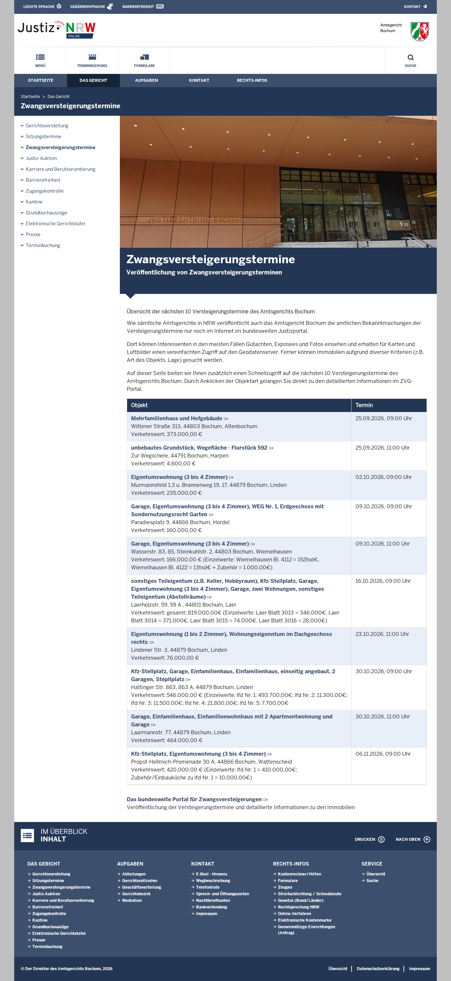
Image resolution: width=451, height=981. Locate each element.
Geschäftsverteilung (141, 887)
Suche (410, 66)
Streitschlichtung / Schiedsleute (309, 894)
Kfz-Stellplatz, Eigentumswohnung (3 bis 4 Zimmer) (198, 753)
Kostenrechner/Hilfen (299, 874)
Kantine (34, 202)
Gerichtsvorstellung (47, 126)
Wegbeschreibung (213, 880)
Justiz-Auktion (41, 158)
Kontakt (412, 7)
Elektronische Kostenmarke (304, 920)
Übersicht (375, 874)
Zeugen (285, 887)
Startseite (40, 80)
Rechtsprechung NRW (298, 907)
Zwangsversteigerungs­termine (60, 147)
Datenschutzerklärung (378, 968)
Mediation (132, 900)
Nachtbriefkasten (213, 900)
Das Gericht (93, 80)
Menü (40, 66)
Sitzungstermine (43, 137)
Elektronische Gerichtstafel (55, 224)
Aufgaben (146, 80)
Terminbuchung (92, 66)
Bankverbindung (211, 907)
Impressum (206, 913)
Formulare (144, 66)
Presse (33, 234)
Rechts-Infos (252, 80)
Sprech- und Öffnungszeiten (222, 894)
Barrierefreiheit (138, 7)
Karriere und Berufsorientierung (60, 169)
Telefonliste (208, 887)
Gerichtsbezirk (136, 894)
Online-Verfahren (294, 913)
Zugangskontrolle (45, 191)
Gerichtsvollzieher (139, 880)
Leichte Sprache (38, 7)
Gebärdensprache (87, 7)
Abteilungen (134, 874)
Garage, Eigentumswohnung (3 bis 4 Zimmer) (190, 543)
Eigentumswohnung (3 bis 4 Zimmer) (179, 477)
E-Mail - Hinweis (211, 874)
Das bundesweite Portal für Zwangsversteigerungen (194, 799)
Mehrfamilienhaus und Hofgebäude (176, 418)
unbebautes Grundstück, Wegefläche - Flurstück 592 (199, 447)
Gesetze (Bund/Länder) (301, 900)
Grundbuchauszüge (46, 213)
